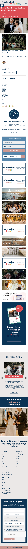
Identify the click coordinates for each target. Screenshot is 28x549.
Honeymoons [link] (5, 459)
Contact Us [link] (4, 483)
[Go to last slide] (2, 378)
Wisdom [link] (3, 454)
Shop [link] (3, 463)
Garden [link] (4, 90)
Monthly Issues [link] (19, 466)
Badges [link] (3, 496)
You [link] (2, 458)
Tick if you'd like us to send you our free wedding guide (14, 530)
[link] (2, 5)
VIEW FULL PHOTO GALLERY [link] (9, 72)
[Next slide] (26, 378)
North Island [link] (5, 96)
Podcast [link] (3, 461)
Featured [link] (4, 16)
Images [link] (18, 456)
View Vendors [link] (14, 150)
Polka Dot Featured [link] (14, 376)
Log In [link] (3, 485)
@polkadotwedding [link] (14, 404)
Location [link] (18, 459)
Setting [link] (18, 463)
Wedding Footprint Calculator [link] (6, 467)
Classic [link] (4, 83)
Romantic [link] (4, 84)
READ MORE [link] (14, 132)
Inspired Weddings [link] (12, 16)
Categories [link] (18, 453)
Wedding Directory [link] (6, 472)
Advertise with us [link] (5, 495)
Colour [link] (17, 458)
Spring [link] (3, 100)
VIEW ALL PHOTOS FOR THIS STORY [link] (14, 56)
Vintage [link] (4, 85)
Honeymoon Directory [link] (7, 474)
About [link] (3, 479)
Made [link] (3, 456)
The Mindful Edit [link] (5, 465)
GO (22, 156)
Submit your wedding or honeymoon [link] (6, 493)
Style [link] (17, 461)
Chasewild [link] (4, 69)
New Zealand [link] (5, 95)
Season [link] (17, 465)
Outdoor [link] (4, 91)
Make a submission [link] (6, 490)
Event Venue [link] (5, 89)
